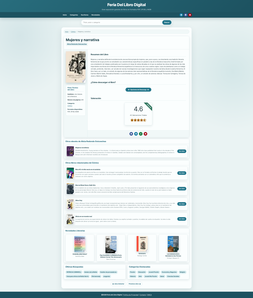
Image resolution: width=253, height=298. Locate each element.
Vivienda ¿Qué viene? (80, 254)
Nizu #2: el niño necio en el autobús (87, 169)
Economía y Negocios (169, 272)
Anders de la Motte (90, 272)
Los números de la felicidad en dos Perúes (173, 255)
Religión (182, 272)
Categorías (74, 15)
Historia (132, 276)
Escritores (84, 15)
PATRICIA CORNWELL (74, 272)
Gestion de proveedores (108, 272)
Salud (162, 276)
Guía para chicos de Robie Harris (78, 276)
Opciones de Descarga (138, 90)
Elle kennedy (96, 276)
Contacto (143, 295)
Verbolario (142, 253)
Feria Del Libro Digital (126, 4)
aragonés (106, 276)
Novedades (96, 15)
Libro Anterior (119, 284)
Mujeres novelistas (82, 148)
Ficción (132, 272)
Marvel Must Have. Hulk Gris (85, 185)
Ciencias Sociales (173, 276)
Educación (141, 272)
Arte (140, 276)
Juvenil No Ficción (151, 276)
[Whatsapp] (141, 134)
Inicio (65, 15)
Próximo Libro (134, 284)
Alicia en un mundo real (83, 216)
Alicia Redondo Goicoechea (77, 44)
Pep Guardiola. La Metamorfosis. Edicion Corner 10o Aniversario (111, 256)
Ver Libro (182, 151)
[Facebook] (185, 15)
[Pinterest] (190, 15)
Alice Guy (78, 200)
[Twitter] (181, 15)
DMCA (149, 295)
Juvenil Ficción (154, 272)
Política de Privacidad (130, 295)
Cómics (73, 31)
